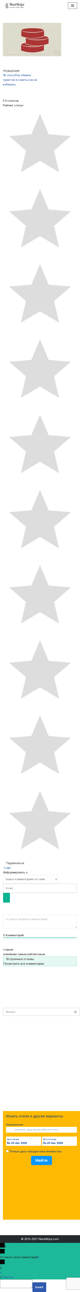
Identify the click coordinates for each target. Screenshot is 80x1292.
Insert (39, 1287)
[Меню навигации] (72, 5)
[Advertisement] (40, 1063)
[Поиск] (75, 1012)
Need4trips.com (49, 1239)
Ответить (8, 1277)
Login (7, 868)
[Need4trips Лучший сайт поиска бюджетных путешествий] (14, 6)
